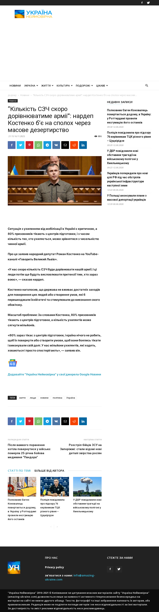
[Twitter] (148, 2)
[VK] (56, 145)
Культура (63, 85)
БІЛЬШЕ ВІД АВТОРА (49, 470)
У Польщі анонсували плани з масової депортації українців (127, 197)
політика (57, 397)
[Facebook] (142, 2)
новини (44, 397)
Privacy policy (54, 567)
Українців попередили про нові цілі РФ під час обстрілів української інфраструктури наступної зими (127, 179)
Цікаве (100, 85)
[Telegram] (47, 145)
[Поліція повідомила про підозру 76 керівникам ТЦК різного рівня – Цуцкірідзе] (54, 487)
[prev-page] (50, 527)
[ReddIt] (74, 145)
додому (12, 95)
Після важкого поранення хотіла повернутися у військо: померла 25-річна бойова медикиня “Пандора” (29, 451)
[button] (146, 85)
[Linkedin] (83, 145)
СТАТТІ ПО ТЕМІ (19, 470)
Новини (15, 85)
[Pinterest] (29, 145)
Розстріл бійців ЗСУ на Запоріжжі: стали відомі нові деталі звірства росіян (81, 449)
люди (33, 397)
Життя (46, 85)
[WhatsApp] (38, 145)
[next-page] (57, 527)
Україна (29, 85)
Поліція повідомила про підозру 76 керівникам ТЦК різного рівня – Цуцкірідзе (52, 507)
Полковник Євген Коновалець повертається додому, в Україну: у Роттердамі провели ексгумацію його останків (129, 116)
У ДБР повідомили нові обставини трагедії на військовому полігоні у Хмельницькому (122, 157)
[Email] (65, 145)
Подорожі (83, 85)
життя (22, 397)
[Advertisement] (105, 14)
